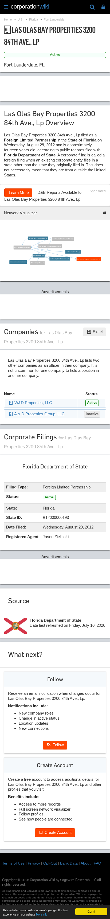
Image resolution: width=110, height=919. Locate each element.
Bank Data (69, 863)
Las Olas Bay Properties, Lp (73, 252)
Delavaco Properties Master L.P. (18, 262)
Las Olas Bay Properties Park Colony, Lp (50, 246)
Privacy (34, 863)
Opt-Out (50, 863)
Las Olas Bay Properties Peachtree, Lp (63, 239)
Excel (97, 331)
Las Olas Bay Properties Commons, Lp (59, 259)
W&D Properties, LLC (38, 256)
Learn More (18, 192)
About (86, 863)
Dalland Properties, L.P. (37, 263)
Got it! (91, 911)
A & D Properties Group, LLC (22, 247)
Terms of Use (13, 863)
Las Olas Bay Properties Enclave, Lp (38, 238)
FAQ (97, 863)
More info (42, 914)
